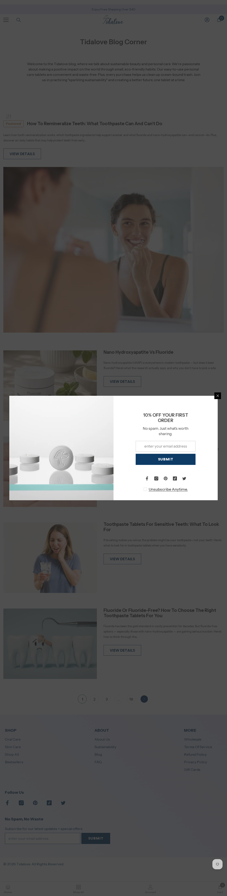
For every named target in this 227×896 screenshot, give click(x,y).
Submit (165, 459)
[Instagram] (156, 478)
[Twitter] (184, 478)
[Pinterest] (165, 478)
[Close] (217, 395)
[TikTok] (175, 478)
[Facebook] (147, 478)
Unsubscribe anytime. (168, 489)
